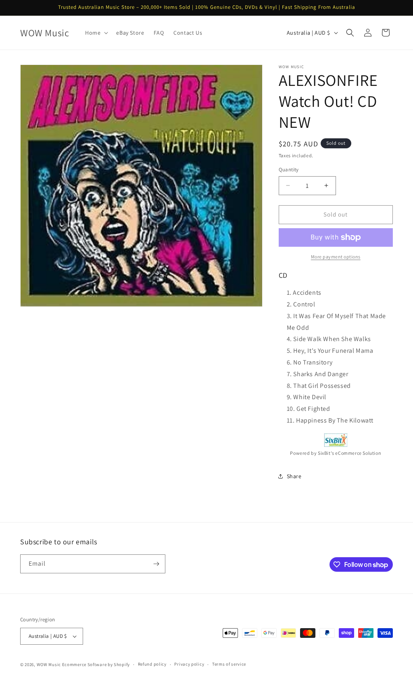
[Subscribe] (156, 563)
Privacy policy (189, 664)
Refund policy (152, 664)
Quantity (289, 169)
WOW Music (49, 664)
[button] (95, 32)
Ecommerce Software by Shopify (96, 664)
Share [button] (294, 476)
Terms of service (229, 664)
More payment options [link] (336, 257)
